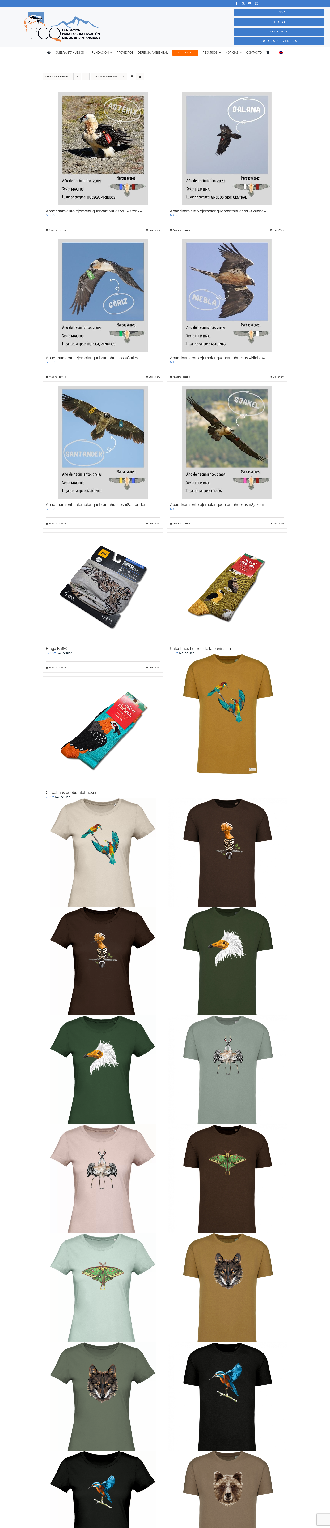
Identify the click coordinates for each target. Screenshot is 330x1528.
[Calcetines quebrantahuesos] (103, 731)
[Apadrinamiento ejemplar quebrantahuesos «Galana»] (227, 148)
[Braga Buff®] (103, 588)
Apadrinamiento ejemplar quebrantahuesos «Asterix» (94, 211)
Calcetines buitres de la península (200, 648)
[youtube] (249, 3)
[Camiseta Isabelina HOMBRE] (227, 1184)
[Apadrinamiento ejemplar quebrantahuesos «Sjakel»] (227, 442)
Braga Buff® (56, 648)
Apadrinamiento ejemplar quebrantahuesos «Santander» (97, 504)
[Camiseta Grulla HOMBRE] (227, 1075)
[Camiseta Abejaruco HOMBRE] (227, 714)
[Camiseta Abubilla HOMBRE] (227, 857)
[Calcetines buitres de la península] (227, 588)
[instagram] (256, 3)
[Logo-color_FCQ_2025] (62, 13)
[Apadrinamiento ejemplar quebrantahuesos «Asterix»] (103, 148)
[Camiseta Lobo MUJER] (103, 1402)
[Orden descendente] (86, 76)
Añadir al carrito (57, 230)
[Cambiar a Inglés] (281, 52)
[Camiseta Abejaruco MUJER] (103, 857)
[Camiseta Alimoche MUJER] (103, 1075)
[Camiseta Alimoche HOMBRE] (227, 966)
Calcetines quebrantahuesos (71, 792)
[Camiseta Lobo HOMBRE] (227, 1293)
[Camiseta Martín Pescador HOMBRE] (227, 1402)
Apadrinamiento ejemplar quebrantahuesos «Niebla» (217, 358)
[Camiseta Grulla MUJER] (103, 1184)
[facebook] (236, 3)
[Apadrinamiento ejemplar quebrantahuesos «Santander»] (103, 442)
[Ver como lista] (140, 76)
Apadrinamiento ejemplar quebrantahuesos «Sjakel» (217, 504)
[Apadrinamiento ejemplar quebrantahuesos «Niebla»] (227, 295)
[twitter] (243, 3)
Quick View (154, 230)
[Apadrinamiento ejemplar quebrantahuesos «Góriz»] (103, 295)
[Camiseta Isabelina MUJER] (103, 1293)
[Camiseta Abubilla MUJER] (103, 966)
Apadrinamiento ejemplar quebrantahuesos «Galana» (218, 211)
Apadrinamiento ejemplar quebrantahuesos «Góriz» (92, 358)
